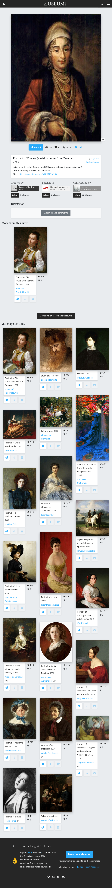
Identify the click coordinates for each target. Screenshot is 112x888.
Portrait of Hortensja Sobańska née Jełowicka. (86, 691)
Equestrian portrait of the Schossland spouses (85, 543)
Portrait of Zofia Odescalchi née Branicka (48, 669)
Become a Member (79, 854)
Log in (80, 867)
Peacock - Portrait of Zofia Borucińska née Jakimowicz (86, 468)
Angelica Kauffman (85, 762)
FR (6, 680)
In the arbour (47, 431)
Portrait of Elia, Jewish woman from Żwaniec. (25, 281)
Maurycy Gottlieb (85, 377)
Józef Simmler (11, 450)
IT (18, 821)
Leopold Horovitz (49, 380)
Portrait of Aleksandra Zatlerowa (46, 507)
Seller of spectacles (49, 816)
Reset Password (92, 867)
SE (79, 766)
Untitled (81, 373)
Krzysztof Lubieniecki (50, 820)
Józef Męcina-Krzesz (50, 605)
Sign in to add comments (56, 212)
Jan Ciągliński (11, 524)
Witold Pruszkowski (49, 753)
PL (43, 757)
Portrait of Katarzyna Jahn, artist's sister (84, 615)
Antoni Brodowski (13, 750)
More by (56, 315)
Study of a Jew (47, 375)
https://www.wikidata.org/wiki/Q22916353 (38, 174)
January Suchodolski (86, 551)
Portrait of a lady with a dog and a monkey (12, 669)
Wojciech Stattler (85, 698)
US (54, 681)
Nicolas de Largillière (14, 677)
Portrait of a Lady (49, 597)
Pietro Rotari (10, 821)
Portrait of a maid (13, 816)
